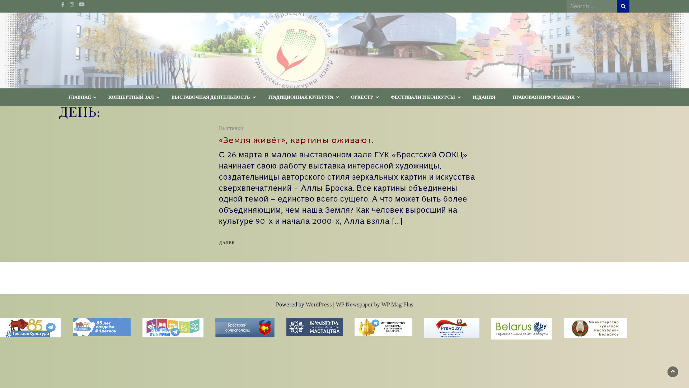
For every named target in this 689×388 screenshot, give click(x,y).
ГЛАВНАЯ (80, 97)
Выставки (231, 128)
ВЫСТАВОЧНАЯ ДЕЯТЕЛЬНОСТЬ (211, 97)
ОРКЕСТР (362, 97)
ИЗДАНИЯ (484, 97)
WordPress (319, 304)
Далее (227, 242)
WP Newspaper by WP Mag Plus (374, 304)
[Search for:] (592, 6)
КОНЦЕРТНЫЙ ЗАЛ (131, 97)
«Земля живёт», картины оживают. (296, 140)
